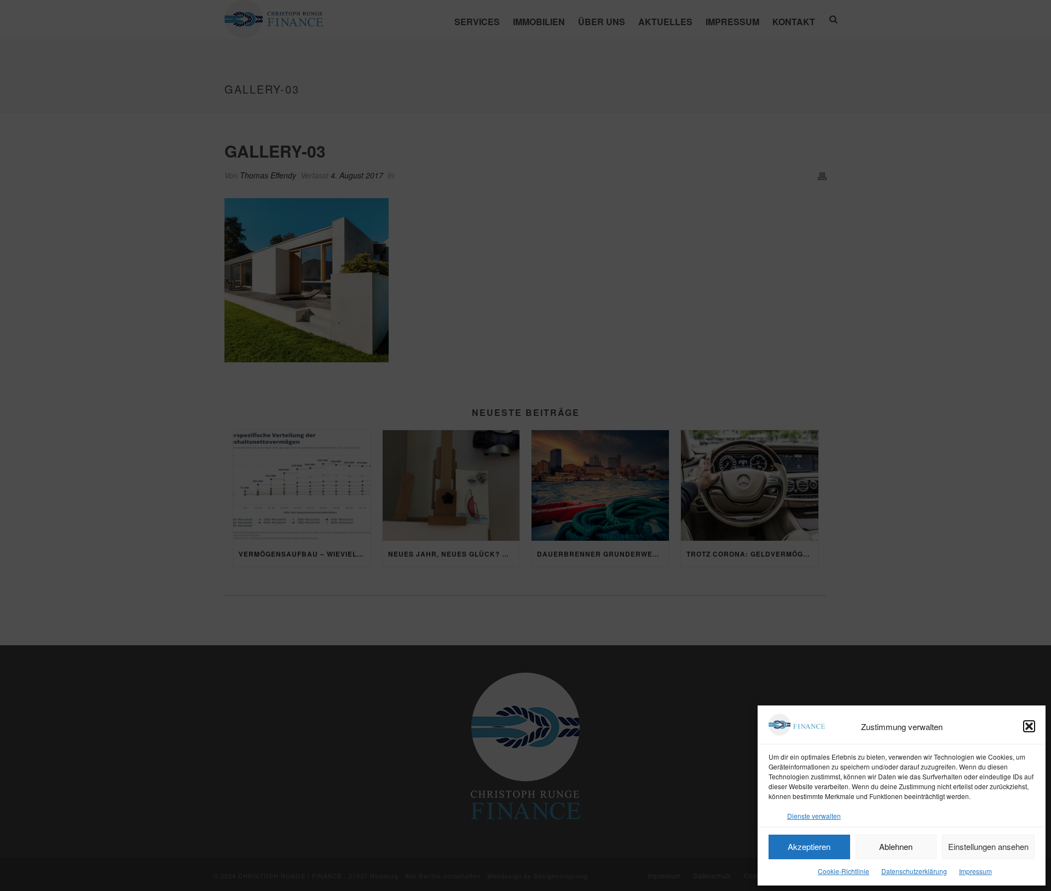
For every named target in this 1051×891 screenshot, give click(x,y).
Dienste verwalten (814, 815)
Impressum (975, 871)
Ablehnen (896, 846)
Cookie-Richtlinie (843, 871)
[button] (1029, 726)
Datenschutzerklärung (914, 871)
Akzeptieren (809, 846)
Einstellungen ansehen (988, 846)
